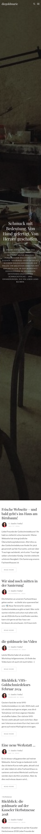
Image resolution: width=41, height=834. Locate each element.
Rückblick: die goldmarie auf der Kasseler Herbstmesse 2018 (18, 807)
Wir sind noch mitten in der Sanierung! (20, 583)
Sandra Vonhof (16, 523)
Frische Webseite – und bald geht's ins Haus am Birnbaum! (19, 513)
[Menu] (38, 4)
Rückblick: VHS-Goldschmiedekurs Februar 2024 (16, 684)
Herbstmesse (7, 797)
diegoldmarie (10, 4)
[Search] (34, 4)
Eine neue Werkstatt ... (18, 745)
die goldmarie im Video (19, 641)
